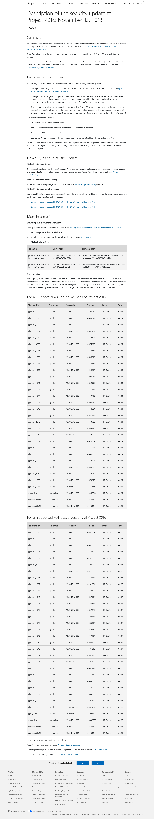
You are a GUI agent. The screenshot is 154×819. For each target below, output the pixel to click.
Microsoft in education (61, 775)
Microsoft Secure (100, 749)
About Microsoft (129, 779)
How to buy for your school (63, 791)
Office (52, 3)
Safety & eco (106, 814)
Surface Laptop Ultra (14, 783)
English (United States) (18, 811)
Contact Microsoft (65, 814)
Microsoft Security (82, 779)
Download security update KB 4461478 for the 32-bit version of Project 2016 (63, 202)
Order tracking (36, 791)
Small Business (81, 802)
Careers (127, 775)
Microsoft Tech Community (109, 791)
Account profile (36, 775)
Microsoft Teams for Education (64, 783)
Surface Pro (11, 775)
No (97, 763)
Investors (127, 791)
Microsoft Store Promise (39, 798)
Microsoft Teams (82, 794)
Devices (70, 3)
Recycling (115, 814)
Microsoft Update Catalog (85, 184)
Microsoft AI (80, 775)
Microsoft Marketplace (108, 794)
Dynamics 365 (81, 783)
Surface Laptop (12, 779)
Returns (34, 787)
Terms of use (85, 814)
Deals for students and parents (64, 800)
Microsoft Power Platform (84, 791)
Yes (82, 763)
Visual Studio (105, 802)
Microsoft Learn (106, 783)
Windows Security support (69, 745)
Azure (103, 775)
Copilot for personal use (15, 794)
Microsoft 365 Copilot (83, 798)
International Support (70, 754)
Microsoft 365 (42, 3)
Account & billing (83, 3)
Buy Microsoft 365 (111, 3)
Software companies (107, 798)
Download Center (37, 779)
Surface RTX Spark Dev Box (15, 787)
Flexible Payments (37, 802)
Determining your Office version (40, 67)
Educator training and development (61, 795)
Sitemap (54, 814)
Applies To (32, 28)
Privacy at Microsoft (130, 787)
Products (60, 3)
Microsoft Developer (107, 779)
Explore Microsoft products (15, 798)
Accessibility (128, 798)
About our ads (126, 814)
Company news (129, 783)
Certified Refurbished (38, 794)
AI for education (60, 804)
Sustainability (129, 802)
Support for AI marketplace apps (111, 787)
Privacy (76, 814)
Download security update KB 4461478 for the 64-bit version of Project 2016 (63, 207)
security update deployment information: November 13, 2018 (95, 227)
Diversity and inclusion (131, 794)
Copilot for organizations (15, 791)
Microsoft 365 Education (62, 787)
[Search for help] (137, 3)
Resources (95, 3)
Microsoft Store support (39, 783)
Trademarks (95, 814)
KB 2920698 (86, 237)
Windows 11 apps (13, 802)
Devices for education (61, 779)
